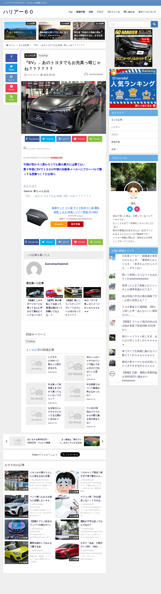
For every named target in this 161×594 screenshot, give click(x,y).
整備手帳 (80, 12)
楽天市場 (75, 224)
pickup (45, 56)
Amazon (58, 224)
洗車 (91, 12)
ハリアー (115, 127)
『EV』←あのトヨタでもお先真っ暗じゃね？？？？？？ (57, 196)
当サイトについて (147, 12)
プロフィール (113, 12)
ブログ (100, 12)
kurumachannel (96, 74)
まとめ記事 (30, 55)
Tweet (11, 70)
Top (71, 12)
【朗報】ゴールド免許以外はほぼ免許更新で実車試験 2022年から (139, 325)
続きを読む (30, 186)
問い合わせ (129, 12)
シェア (11, 60)
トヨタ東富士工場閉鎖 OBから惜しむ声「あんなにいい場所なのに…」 (139, 310)
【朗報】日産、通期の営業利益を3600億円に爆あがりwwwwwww (139, 376)
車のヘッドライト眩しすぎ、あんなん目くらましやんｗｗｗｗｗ (139, 340)
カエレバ (80, 215)
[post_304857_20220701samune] (37, 150)
